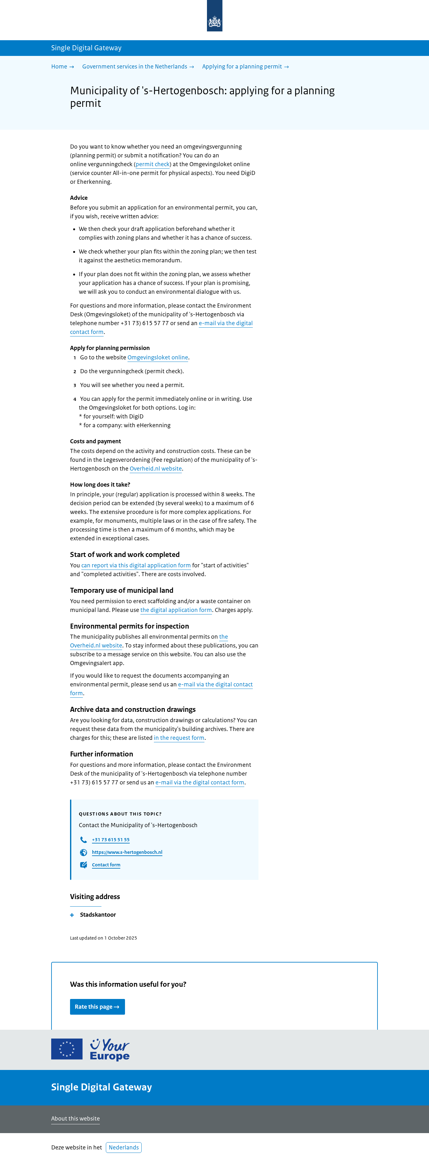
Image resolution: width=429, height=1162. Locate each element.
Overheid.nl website (156, 468)
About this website (75, 1118)
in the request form (179, 738)
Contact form (106, 865)
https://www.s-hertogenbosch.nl (127, 852)
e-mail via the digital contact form (199, 782)
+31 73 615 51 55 (111, 840)
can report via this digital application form (136, 565)
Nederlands (124, 1147)
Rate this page (93, 1007)
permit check (153, 164)
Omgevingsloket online (158, 357)
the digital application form (176, 610)
